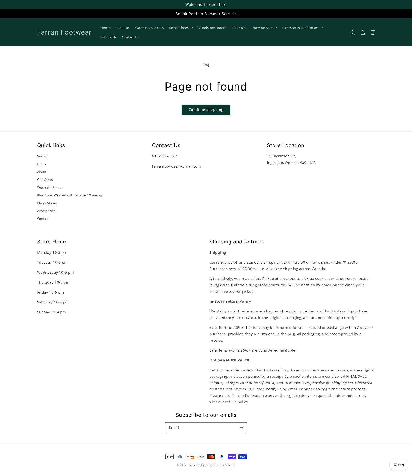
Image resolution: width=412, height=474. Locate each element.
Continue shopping (206, 109)
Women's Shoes (49, 187)
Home (42, 164)
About (42, 172)
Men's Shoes (47, 203)
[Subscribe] (242, 427)
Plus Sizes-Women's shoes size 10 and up (70, 195)
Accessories (46, 211)
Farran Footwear (198, 464)
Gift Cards (45, 179)
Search (42, 156)
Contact (43, 218)
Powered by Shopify (222, 464)
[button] (353, 32)
